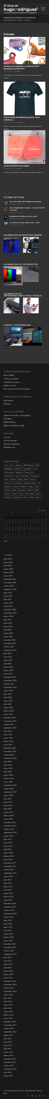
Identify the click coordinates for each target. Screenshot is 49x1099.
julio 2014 (8, 998)
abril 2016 (8, 930)
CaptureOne (19, 472)
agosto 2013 (8, 1035)
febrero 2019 (9, 815)
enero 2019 (8, 819)
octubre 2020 (9, 754)
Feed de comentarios (12, 444)
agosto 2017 (8, 876)
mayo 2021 (8, 734)
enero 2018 (8, 859)
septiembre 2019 (10, 792)
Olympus (7, 490)
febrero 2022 (9, 711)
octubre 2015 (9, 950)
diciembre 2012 (10, 1058)
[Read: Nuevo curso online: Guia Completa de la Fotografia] (6, 203)
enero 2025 (8, 606)
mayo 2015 (8, 964)
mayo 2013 (8, 1045)
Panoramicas (22, 490)
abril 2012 (8, 1072)
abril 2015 (8, 967)
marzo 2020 (8, 775)
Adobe (12, 465)
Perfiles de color (10, 385)
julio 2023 (8, 653)
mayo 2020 (8, 768)
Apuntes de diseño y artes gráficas (17, 415)
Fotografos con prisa (12, 382)
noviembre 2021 (10, 721)
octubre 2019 (9, 788)
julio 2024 (8, 619)
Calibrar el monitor (11, 378)
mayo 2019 (8, 805)
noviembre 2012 (10, 1062)
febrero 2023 (9, 670)
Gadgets (33, 479)
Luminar (15, 486)
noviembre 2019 (10, 785)
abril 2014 (8, 1008)
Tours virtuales (30, 494)
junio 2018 (8, 842)
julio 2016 (8, 920)
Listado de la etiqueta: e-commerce (19, 17)
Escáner (26, 479)
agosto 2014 (8, 994)
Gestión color (9, 483)
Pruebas (30, 490)
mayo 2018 (8, 846)
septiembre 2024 (10, 613)
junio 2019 (8, 802)
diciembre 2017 (10, 863)
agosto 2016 (8, 917)
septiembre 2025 (10, 589)
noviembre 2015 (10, 947)
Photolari (7, 403)
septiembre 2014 (10, 991)
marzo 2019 (8, 812)
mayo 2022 (8, 700)
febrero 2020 (9, 778)
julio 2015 (8, 957)
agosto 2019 (8, 795)
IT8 (39, 483)
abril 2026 (8, 565)
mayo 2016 (8, 927)
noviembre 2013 (10, 1025)
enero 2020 (8, 781)
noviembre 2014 (10, 984)
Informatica (18, 483)
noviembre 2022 (10, 680)
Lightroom (8, 486)
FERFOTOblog (9, 422)
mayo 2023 (8, 660)
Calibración (18, 469)
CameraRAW (27, 469)
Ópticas (38, 497)
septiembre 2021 (10, 727)
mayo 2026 (8, 562)
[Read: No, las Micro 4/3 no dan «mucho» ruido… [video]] (6, 224)
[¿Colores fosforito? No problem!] (24, 147)
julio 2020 (8, 761)
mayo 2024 (8, 626)
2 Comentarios (17, 71)
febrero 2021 (9, 741)
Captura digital (9, 472)
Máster (31, 486)
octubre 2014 (9, 988)
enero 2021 (8, 744)
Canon (35, 469)
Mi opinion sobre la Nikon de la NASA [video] (23, 216)
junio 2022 (8, 697)
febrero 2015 (9, 974)
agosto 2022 (8, 690)
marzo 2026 (8, 569)
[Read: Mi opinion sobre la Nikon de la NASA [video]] (6, 217)
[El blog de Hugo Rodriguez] (20, 9)
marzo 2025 (8, 602)
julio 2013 (8, 1038)
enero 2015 (8, 977)
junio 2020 (8, 765)
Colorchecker (25, 476)
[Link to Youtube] (32, 1096)
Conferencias (34, 476)
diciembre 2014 (10, 981)
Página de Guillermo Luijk (14, 425)
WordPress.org (9, 447)
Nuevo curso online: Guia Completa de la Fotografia (25, 202)
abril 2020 (8, 771)
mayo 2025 (8, 596)
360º (6, 465)
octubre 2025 (9, 586)
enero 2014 (8, 1018)
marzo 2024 (8, 633)
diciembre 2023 (10, 640)
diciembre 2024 (10, 609)
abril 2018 (8, 849)
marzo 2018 (8, 852)
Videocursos (8, 497)
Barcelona (19, 465)
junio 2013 (8, 1042)
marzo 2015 (8, 971)
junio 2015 (8, 960)
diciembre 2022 (10, 677)
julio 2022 (8, 694)
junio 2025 (8, 592)
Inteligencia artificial (30, 483)
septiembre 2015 (10, 954)
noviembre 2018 (10, 825)
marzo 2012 (8, 1075)
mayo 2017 (8, 886)
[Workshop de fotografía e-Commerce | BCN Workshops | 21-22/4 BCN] (24, 50)
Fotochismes (8, 400)
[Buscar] (36, 9)
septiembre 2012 (10, 1069)
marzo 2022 (8, 707)
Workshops (17, 497)
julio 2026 (8, 559)
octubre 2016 (9, 910)
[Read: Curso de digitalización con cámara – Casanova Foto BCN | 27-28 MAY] (6, 209)
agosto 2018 (8, 836)
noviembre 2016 (10, 906)
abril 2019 (8, 808)
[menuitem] (36, 9)
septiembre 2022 (10, 687)
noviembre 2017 (10, 866)
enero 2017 (8, 900)
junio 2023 (8, 656)
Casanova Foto (9, 476)
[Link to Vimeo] (40, 1096)
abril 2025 (8, 599)
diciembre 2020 (10, 748)
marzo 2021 (8, 738)
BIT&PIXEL (8, 469)
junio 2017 (8, 883)
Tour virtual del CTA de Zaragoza (17, 388)
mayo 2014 (8, 1004)
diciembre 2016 (10, 903)
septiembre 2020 (10, 758)
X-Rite (25, 497)
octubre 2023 (9, 646)
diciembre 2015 (10, 944)
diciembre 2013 (10, 1021)
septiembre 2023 (10, 650)
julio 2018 (8, 839)
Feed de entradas (10, 440)
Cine (17, 476)
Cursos (7, 479)
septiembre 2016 (10, 913)
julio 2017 (8, 879)
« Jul (5, 541)
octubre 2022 (9, 683)
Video (38, 494)
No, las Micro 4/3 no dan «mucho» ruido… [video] (24, 223)
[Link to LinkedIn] (36, 1096)
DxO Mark (8, 418)
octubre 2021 (9, 724)
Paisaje (14, 490)
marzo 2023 (8, 667)
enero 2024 (8, 636)
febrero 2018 (9, 856)
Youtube (31, 497)
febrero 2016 (9, 937)
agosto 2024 (8, 616)
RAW (36, 490)
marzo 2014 (8, 1011)
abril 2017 (8, 890)
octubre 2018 (9, 829)
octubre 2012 (9, 1065)
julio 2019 (8, 798)
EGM (19, 479)
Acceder (7, 437)
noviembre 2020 (10, 751)
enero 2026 (8, 575)
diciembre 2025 (10, 579)
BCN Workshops (29, 465)
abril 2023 (8, 663)
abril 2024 (8, 629)
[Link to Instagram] (43, 1096)
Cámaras (13, 479)
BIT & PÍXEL (9, 375)
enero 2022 (8, 714)
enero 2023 (8, 673)
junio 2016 (8, 923)
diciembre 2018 (10, 822)
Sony (21, 494)
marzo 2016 (8, 933)
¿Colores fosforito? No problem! (16, 166)
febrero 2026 (9, 572)
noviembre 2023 (10, 643)
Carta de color (29, 472)
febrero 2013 (9, 1055)
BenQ (37, 465)
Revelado (7, 494)
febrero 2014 (9, 1015)
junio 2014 (8, 1001)
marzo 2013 (8, 1052)
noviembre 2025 (10, 582)
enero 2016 (8, 940)
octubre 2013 (9, 1028)
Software (15, 494)
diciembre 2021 (10, 717)
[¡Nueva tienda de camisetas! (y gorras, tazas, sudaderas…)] (24, 98)
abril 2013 (8, 1048)
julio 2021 (8, 731)
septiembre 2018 (10, 832)
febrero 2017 (9, 896)
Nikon (37, 486)
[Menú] (41, 9)
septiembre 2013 (10, 1031)
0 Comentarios (19, 122)
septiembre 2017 (10, 873)
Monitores (24, 486)
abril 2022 (8, 704)
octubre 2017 (9, 869)
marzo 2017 (8, 893)
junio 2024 (8, 623)
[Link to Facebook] (28, 1096)
